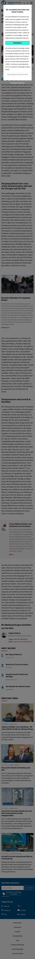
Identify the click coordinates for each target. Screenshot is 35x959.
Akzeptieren (17, 43)
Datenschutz (14, 83)
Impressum (21, 83)
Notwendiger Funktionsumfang (17, 74)
